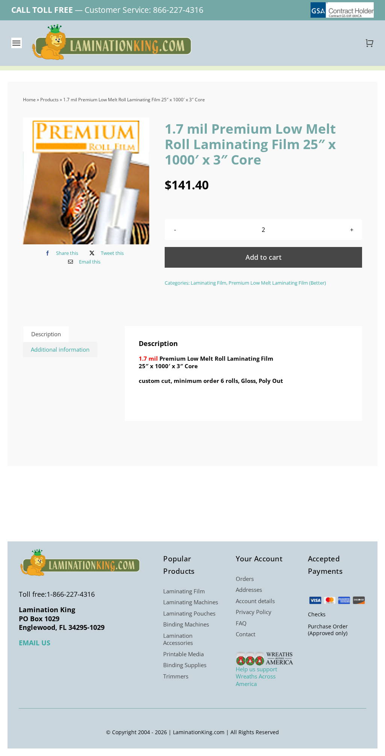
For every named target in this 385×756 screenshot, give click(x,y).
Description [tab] (46, 334)
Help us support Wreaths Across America (256, 676)
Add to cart (264, 257)
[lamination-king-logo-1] (113, 26)
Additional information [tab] (60, 349)
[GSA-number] (342, 5)
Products (49, 99)
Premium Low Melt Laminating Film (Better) (277, 282)
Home (29, 99)
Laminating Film (208, 282)
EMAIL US (34, 642)
